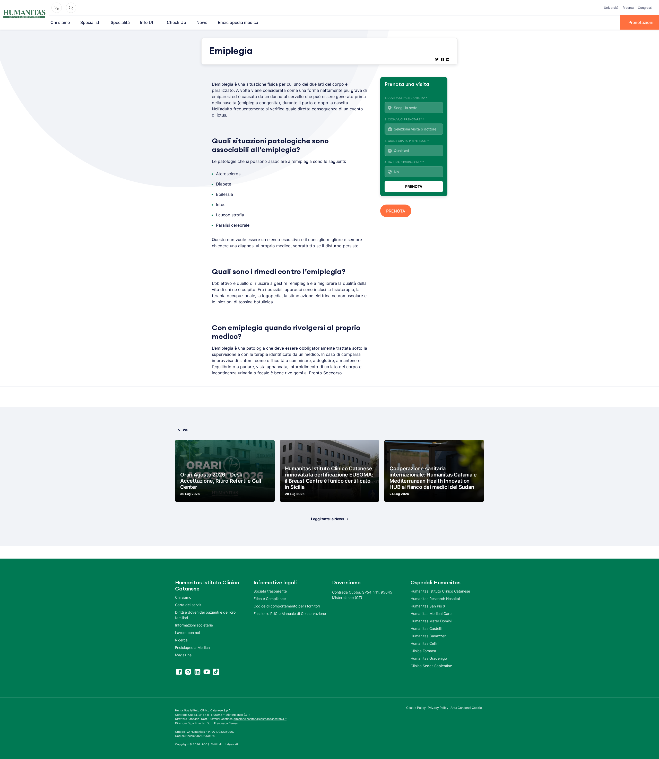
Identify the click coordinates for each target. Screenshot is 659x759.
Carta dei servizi (188, 605)
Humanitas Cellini (425, 643)
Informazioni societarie (194, 625)
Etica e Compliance (270, 598)
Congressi (645, 8)
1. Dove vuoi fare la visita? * (406, 98)
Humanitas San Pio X (428, 606)
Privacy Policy (438, 708)
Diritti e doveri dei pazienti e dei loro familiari (205, 615)
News (201, 22)
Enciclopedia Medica (192, 647)
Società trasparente (270, 591)
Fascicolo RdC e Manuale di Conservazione (290, 613)
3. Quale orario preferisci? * (407, 141)
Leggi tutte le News (327, 519)
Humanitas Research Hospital (435, 598)
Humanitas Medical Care (431, 613)
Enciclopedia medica (238, 22)
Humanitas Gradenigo (429, 658)
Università (611, 8)
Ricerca (628, 8)
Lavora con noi (187, 632)
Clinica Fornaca (423, 651)
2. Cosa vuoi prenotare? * (404, 119)
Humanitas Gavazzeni (429, 636)
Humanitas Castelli (426, 628)
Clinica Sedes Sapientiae (431, 666)
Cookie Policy (416, 708)
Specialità (120, 22)
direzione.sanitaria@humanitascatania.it (260, 719)
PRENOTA (395, 211)
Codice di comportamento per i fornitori (287, 606)
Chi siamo (60, 22)
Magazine (183, 655)
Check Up (176, 22)
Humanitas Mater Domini (431, 621)
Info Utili (148, 22)
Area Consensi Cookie (466, 708)
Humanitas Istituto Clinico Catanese (440, 591)
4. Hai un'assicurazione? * (404, 162)
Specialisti (90, 22)
